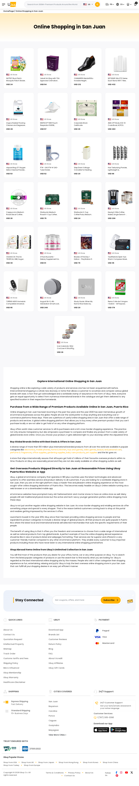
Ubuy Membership (12, 672)
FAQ (51, 653)
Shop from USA (10, 762)
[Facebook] (116, 772)
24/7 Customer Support (111, 703)
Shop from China (110, 762)
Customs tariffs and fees (15, 658)
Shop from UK (27, 762)
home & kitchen (58, 449)
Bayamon (53, 706)
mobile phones (43, 449)
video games (90, 449)
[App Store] (102, 730)
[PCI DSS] (9, 748)
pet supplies (91, 452)
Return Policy (55, 644)
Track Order (9, 653)
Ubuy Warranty (10, 677)
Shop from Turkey (11, 765)
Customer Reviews (58, 639)
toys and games (75, 449)
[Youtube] (126, 772)
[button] (109, 4)
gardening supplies (56, 452)
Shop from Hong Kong (68, 762)
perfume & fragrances (21, 452)
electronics (29, 449)
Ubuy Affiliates (56, 663)
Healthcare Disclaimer (14, 682)
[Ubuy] (12, 4)
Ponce (52, 715)
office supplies (39, 452)
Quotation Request (12, 639)
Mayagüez (54, 730)
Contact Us (9, 634)
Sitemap (7, 648)
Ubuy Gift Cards (56, 668)
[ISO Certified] (30, 748)
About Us (7, 629)
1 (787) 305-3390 (105, 717)
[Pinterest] (117, 775)
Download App (56, 629)
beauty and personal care (109, 449)
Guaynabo (54, 725)
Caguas (52, 720)
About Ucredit (55, 658)
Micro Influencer (11, 668)
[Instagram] (121, 772)
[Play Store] (118, 730)
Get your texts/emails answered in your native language (115, 707)
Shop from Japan (46, 762)
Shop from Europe (32, 765)
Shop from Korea (90, 762)
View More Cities (57, 734)
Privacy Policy (74, 772)
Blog (51, 648)
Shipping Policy (10, 663)
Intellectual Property (13, 644)
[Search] (97, 4)
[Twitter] (131, 772)
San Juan (53, 701)
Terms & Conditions (55, 772)
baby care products (75, 452)
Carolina (53, 711)
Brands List (54, 634)
